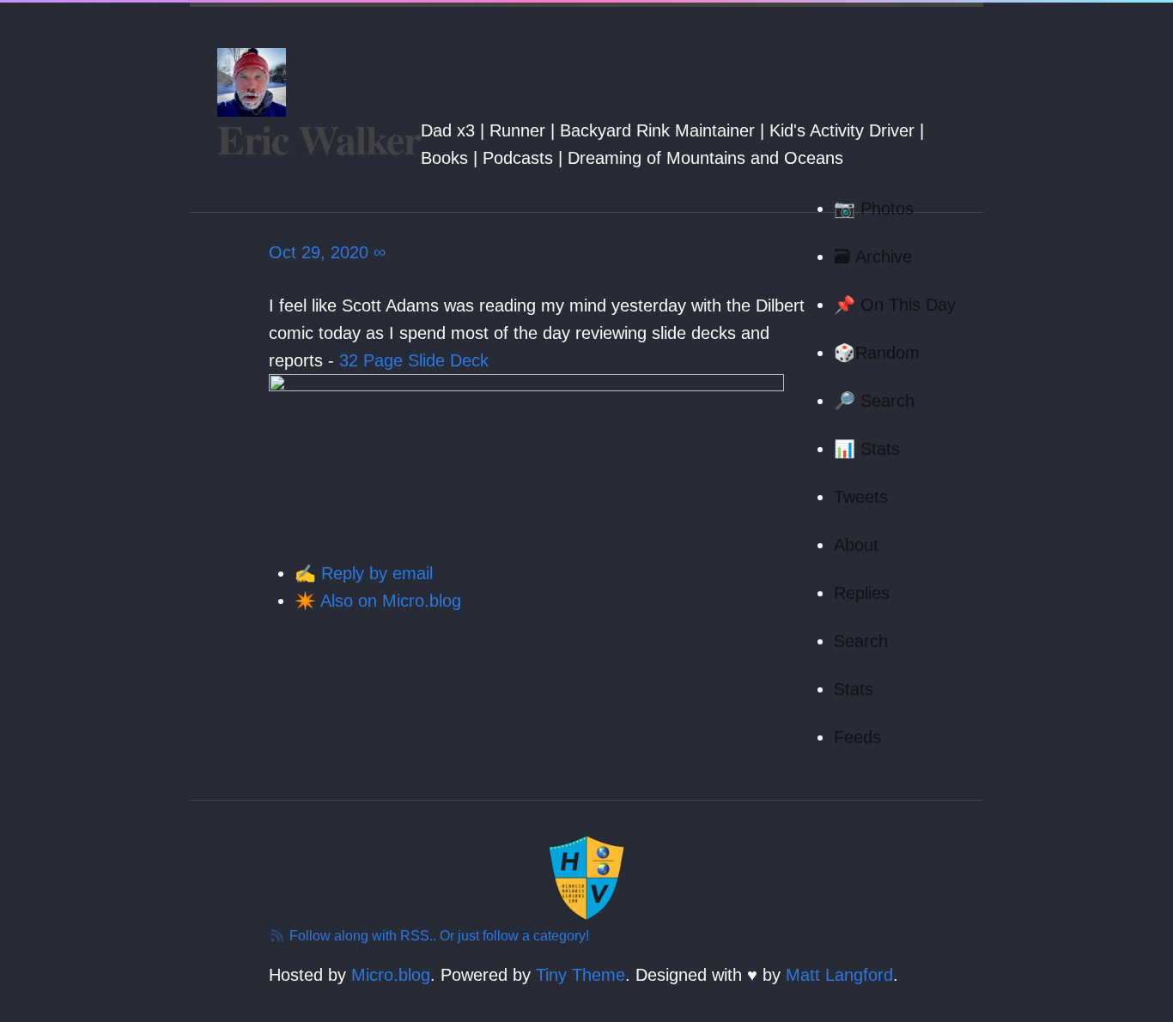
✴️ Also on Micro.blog (378, 600)
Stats (853, 689)
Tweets (861, 496)
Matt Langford (839, 974)
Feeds (857, 737)
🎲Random (877, 352)
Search (861, 641)
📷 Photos (874, 208)
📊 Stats (867, 448)
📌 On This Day (895, 304)
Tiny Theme (580, 974)
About (856, 544)
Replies (862, 593)
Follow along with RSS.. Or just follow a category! (437, 935)
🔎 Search (874, 400)
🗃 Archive (873, 256)
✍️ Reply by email (364, 573)
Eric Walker (319, 138)
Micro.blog (390, 974)
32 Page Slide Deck (414, 360)
